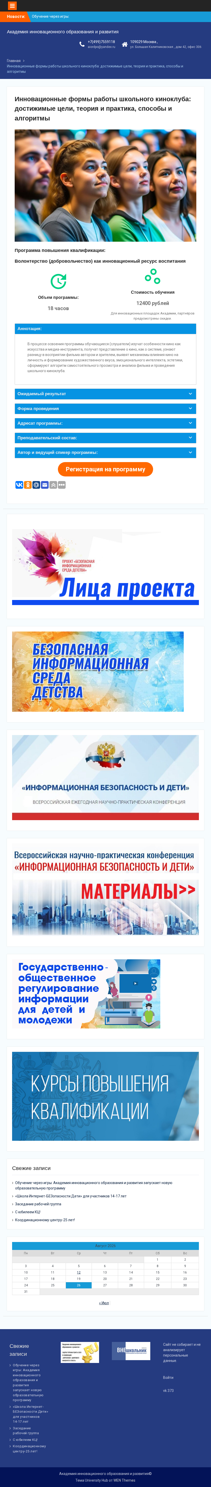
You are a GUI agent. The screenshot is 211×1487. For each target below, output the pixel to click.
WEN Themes (124, 1480)
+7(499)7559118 (101, 42)
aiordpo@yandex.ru (101, 47)
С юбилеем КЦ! (27, 1212)
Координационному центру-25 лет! (45, 1220)
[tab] (105, 328)
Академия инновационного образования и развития (63, 31)
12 (79, 1272)
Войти (168, 1378)
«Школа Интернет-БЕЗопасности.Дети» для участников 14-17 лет (71, 1196)
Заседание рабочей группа (38, 1204)
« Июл (104, 1303)
